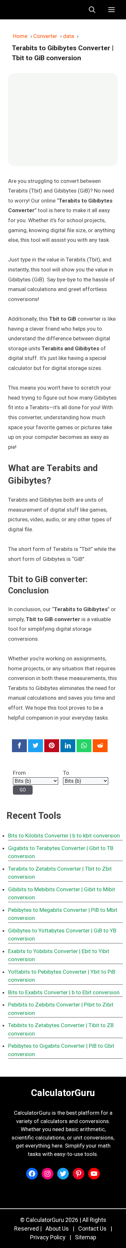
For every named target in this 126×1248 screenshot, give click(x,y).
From (19, 773)
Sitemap (85, 1237)
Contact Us (92, 1228)
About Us (57, 1228)
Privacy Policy (48, 1237)
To (66, 773)
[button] (92, 9)
